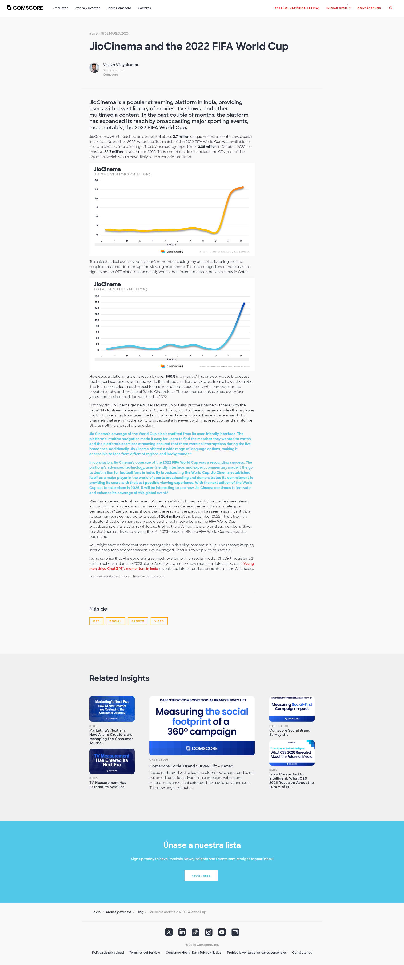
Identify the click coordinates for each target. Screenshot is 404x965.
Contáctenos (302, 952)
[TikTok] (195, 934)
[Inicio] (25, 10)
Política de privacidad (108, 952)
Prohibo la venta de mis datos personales (257, 952)
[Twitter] (169, 934)
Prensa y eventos (118, 912)
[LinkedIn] (182, 934)
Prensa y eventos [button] (87, 8)
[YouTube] (222, 934)
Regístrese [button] (201, 875)
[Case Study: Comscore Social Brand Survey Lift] (292, 709)
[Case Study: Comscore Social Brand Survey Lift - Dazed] (202, 725)
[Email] (235, 934)
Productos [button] (60, 8)
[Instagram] (209, 934)
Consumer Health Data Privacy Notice (193, 952)
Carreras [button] (144, 8)
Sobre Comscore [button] (119, 8)
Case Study (159, 760)
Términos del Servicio (144, 952)
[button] (297, 10)
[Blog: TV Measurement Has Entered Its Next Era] (112, 761)
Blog (93, 33)
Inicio (97, 912)
